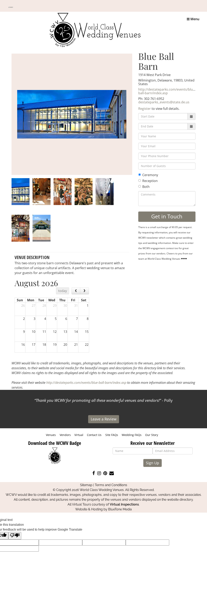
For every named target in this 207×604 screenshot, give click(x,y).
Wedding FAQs (132, 435)
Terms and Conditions (111, 485)
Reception (150, 181)
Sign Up (152, 462)
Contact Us (94, 435)
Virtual (78, 435)
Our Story (151, 435)
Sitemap (86, 485)
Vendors (65, 435)
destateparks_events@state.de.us (163, 102)
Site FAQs (111, 435)
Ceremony (150, 175)
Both (146, 186)
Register (144, 108)
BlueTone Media (120, 509)
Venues (51, 435)
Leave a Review (103, 419)
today (62, 291)
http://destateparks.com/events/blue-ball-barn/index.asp (167, 91)
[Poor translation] (14, 535)
